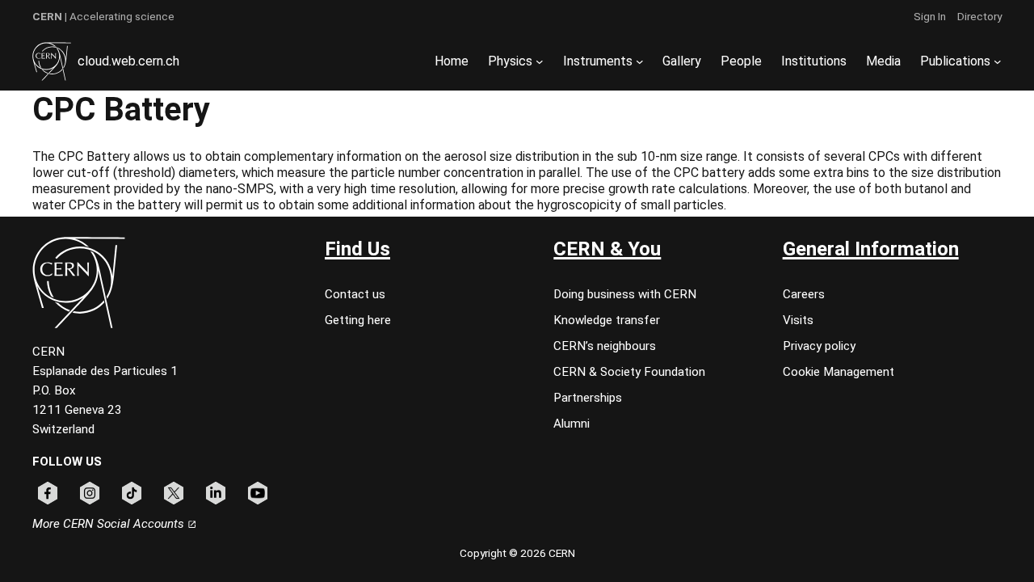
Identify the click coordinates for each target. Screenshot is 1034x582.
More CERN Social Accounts (109, 524)
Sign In (930, 16)
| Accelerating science (103, 16)
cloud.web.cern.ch (128, 61)
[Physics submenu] (540, 61)
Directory (979, 16)
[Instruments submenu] (640, 61)
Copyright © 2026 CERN (517, 552)
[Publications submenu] (998, 61)
